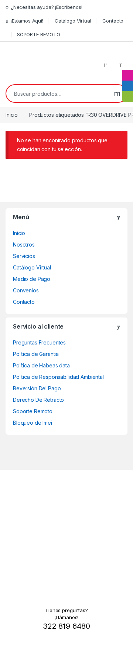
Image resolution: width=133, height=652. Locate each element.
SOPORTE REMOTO (38, 34)
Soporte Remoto (32, 411)
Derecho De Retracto (38, 400)
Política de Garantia (36, 354)
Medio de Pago (31, 279)
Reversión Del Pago (37, 388)
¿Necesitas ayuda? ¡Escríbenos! (46, 7)
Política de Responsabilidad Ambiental (58, 377)
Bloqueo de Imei (32, 423)
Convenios (26, 290)
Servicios (24, 256)
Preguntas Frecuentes (39, 342)
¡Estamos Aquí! (27, 21)
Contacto (112, 21)
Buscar (117, 93)
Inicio (12, 115)
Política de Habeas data (41, 365)
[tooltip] (127, 64)
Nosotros (24, 244)
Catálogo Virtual (73, 21)
